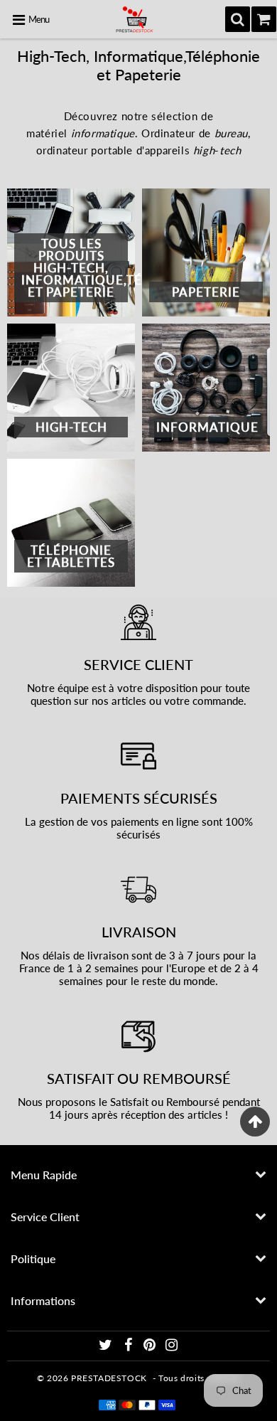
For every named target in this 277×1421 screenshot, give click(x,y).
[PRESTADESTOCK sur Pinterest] (151, 1346)
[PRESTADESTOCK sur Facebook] (129, 1346)
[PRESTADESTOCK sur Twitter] (107, 1346)
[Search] (237, 19)
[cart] (263, 19)
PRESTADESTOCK (109, 1378)
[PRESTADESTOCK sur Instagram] (172, 1346)
